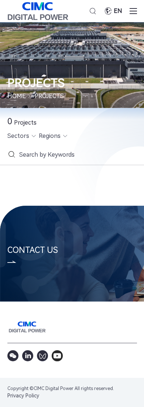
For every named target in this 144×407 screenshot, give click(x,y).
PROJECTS (49, 96)
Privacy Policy (23, 396)
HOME (16, 96)
